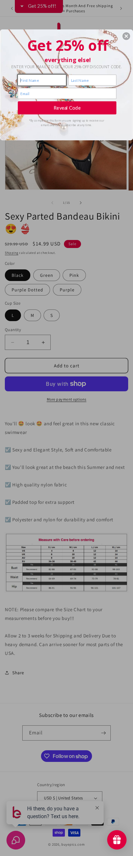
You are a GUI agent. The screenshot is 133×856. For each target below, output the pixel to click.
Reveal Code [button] (67, 108)
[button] (126, 36)
